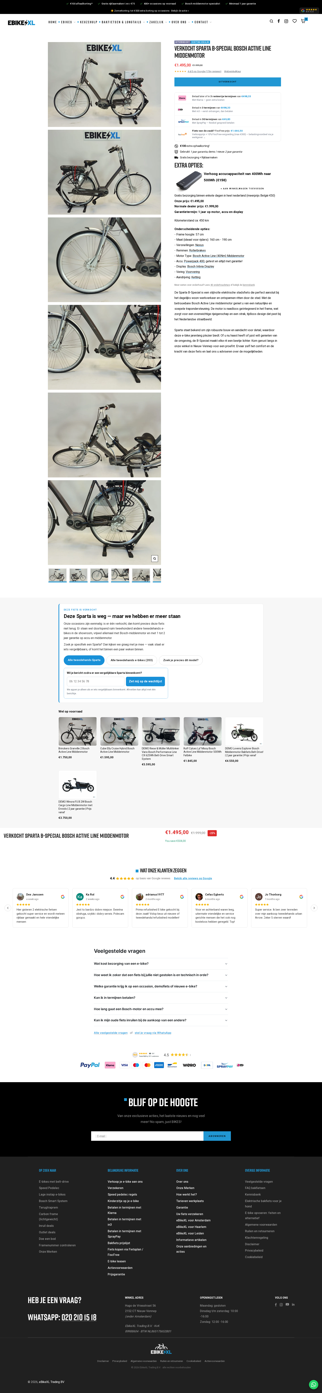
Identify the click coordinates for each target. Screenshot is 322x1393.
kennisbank (249, 285)
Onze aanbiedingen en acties (191, 1249)
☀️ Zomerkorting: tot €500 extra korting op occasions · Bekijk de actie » (150, 10)
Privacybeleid (254, 1250)
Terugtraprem (48, 1207)
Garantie (182, 1207)
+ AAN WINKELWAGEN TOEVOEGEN (242, 188)
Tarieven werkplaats (190, 1201)
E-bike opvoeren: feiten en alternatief (263, 1216)
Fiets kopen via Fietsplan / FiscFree (125, 1252)
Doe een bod (47, 1239)
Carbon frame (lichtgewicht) (48, 1217)
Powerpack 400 (194, 261)
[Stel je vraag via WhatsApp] (313, 1384)
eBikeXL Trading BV (51, 1382)
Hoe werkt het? (186, 1194)
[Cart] (303, 22)
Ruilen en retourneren (259, 1231)
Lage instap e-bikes (52, 1194)
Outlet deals (47, 1232)
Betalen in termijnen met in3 (124, 1222)
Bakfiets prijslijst (119, 1243)
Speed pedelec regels (122, 1194)
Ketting (196, 277)
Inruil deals (46, 1226)
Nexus (199, 245)
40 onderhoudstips (220, 285)
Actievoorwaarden (120, 1268)
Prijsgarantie (116, 1274)
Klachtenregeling (256, 1238)
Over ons (182, 1182)
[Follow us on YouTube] (287, 1304)
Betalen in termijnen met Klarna (124, 1210)
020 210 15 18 (79, 1317)
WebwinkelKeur (232, 71)
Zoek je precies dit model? (180, 660)
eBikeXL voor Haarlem (191, 1227)
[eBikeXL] (161, 1349)
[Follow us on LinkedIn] (293, 1304)
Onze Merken (48, 1251)
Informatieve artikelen (191, 1240)
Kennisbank (253, 1194)
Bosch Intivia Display (200, 266)
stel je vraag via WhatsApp (153, 1033)
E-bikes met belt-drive (54, 1182)
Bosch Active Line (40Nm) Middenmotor (218, 256)
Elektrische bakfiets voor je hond (263, 1204)
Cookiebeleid (254, 1257)
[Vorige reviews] (7, 908)
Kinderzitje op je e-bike (123, 1201)
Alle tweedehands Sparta (84, 660)
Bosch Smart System (53, 1201)
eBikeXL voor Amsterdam (193, 1220)
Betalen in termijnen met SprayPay (124, 1234)
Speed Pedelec (49, 1188)
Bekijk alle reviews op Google (193, 878)
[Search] (271, 21)
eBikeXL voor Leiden (190, 1233)
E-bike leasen (117, 1261)
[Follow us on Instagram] (286, 21)
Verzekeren (115, 1188)
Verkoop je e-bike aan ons (125, 1182)
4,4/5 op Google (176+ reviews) (204, 71)
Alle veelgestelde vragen (111, 1033)
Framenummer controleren (57, 1245)
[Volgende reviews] (314, 908)
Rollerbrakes (197, 250)
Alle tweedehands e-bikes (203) (132, 660)
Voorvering (193, 272)
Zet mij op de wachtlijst (145, 681)
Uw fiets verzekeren (189, 1214)
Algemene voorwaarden (261, 1225)
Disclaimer (252, 1244)
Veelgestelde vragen (259, 1182)
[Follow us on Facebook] (279, 21)
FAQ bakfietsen (255, 1188)
